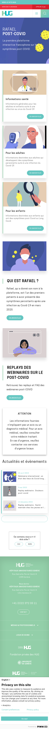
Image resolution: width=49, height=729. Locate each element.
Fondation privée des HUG (24, 655)
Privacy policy (33, 710)
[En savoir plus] (24, 96)
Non (30, 544)
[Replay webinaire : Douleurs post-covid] (25, 492)
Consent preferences (10, 710)
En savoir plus (15, 318)
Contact (23, 612)
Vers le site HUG (9, 2)
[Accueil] (7, 13)
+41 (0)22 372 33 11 (24, 603)
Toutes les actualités (24, 519)
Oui (18, 544)
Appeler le (40, 7)
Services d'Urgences (9, 6)
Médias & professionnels (23, 625)
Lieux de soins (23, 635)
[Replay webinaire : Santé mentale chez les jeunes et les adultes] (25, 506)
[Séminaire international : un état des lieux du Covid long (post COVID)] (25, 477)
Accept (24, 719)
